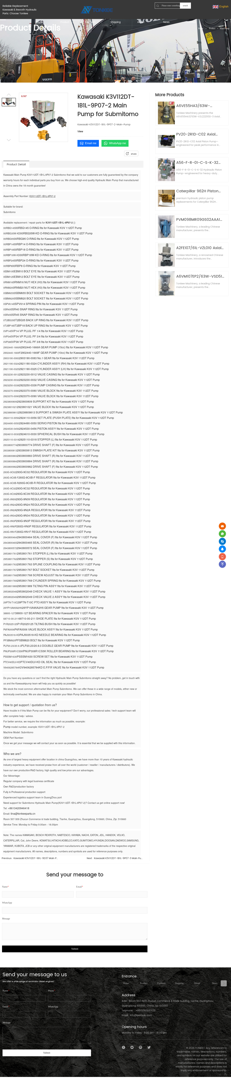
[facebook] (124, 1047)
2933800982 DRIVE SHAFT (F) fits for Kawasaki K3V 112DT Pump (57, 467)
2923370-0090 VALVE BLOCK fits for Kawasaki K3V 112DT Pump (58, 396)
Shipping (179, 983)
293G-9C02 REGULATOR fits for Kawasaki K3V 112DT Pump (53, 472)
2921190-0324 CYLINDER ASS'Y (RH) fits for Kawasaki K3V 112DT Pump (64, 363)
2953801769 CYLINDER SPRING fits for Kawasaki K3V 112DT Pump (59, 580)
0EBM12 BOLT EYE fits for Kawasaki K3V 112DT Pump (46, 277)
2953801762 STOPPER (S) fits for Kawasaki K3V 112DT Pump (55, 559)
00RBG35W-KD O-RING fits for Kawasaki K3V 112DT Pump (56, 233)
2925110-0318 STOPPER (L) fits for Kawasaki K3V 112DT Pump (58, 439)
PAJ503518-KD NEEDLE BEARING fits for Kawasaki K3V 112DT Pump (63, 635)
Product (212, 28)
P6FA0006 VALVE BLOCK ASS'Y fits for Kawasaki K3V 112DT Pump (56, 629)
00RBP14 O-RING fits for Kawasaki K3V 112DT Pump (46, 244)
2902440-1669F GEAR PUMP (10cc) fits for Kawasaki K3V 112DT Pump (64, 353)
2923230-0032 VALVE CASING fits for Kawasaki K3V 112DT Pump (59, 380)
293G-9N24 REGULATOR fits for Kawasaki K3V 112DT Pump (53, 505)
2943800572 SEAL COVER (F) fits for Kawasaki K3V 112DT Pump (57, 548)
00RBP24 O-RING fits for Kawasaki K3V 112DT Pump (46, 260)
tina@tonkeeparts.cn (23, 813)
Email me (90, 143)
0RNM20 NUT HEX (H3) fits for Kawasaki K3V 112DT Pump (49, 287)
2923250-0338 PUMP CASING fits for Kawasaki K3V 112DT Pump (59, 385)
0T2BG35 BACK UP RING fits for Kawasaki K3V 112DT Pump (51, 320)
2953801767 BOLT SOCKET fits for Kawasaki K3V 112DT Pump (55, 570)
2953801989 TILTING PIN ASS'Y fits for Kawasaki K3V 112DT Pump (58, 586)
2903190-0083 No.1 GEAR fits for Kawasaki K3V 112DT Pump (56, 358)
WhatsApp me (117, 143)
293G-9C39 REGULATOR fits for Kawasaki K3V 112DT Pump (53, 494)
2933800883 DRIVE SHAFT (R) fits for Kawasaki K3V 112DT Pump (57, 456)
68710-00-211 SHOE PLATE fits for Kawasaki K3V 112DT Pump (57, 618)
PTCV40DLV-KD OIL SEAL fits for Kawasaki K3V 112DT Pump (58, 662)
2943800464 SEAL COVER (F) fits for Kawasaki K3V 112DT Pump (57, 537)
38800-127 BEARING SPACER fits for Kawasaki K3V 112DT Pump (55, 613)
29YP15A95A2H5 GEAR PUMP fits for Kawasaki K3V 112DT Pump (62, 608)
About (197, 983)
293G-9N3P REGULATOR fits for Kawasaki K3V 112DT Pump (53, 521)
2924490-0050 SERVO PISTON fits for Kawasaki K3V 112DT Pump (59, 423)
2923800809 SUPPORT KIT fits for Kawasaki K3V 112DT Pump (55, 401)
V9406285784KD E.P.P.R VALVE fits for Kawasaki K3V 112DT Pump (63, 667)
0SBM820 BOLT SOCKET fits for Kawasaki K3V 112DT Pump (51, 298)
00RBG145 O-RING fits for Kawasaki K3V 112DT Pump (48, 228)
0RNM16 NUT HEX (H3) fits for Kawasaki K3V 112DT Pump (49, 282)
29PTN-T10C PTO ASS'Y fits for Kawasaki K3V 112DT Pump (54, 602)
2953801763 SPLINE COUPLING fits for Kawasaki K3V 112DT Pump (58, 564)
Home (200, 28)
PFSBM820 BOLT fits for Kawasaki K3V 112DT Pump (48, 640)
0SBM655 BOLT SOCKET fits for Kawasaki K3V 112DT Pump (51, 293)
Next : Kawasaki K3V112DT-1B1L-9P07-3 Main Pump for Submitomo (115, 858)
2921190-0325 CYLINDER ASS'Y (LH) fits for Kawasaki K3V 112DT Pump (64, 369)
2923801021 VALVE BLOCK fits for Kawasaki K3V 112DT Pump (55, 407)
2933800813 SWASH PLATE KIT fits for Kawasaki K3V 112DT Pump (58, 450)
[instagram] (140, 1047)
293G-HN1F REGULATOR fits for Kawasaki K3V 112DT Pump (53, 532)
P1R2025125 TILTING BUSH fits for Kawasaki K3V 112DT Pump (56, 624)
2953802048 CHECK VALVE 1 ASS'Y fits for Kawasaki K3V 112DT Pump (61, 591)
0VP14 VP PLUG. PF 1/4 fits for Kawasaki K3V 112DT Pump (46, 331)
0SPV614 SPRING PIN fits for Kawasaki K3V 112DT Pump (48, 304)
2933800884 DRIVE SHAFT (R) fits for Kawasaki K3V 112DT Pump (57, 461)
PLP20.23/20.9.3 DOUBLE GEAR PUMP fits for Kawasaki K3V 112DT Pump (67, 646)
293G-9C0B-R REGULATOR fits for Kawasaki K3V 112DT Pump (57, 483)
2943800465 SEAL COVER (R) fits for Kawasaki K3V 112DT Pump (57, 542)
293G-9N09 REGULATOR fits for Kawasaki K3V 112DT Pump (53, 499)
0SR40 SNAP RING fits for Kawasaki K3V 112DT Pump (44, 309)
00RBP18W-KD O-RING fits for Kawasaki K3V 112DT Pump (56, 255)
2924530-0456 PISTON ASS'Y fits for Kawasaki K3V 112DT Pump (59, 429)
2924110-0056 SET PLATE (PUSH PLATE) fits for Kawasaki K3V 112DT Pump (66, 418)
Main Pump (224, 28)
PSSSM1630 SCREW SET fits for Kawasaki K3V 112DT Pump (55, 656)
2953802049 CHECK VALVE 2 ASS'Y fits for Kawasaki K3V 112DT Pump (61, 597)
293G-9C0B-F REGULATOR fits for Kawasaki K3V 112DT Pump (56, 477)
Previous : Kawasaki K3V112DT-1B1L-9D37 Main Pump (30, 858)
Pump (6, 727)
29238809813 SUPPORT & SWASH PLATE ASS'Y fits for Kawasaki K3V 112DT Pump (70, 412)
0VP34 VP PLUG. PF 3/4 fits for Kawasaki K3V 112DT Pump (46, 336)
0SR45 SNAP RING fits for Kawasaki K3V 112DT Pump (44, 315)
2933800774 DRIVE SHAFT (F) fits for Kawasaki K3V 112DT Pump (57, 445)
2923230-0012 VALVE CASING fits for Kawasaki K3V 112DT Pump (59, 374)
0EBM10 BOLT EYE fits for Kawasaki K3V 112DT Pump (46, 271)
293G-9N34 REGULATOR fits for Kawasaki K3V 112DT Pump (53, 515)
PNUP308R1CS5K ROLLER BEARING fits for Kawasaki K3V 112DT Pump (68, 651)
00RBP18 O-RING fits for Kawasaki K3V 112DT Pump (46, 249)
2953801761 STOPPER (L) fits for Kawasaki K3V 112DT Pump (55, 553)
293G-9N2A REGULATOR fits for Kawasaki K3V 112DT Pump (53, 510)
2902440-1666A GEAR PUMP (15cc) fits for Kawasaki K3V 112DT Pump (64, 347)
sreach (185, 5)
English (223, 6)
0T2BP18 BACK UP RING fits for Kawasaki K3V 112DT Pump (50, 325)
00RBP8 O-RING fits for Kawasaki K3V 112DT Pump (44, 266)
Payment (161, 983)
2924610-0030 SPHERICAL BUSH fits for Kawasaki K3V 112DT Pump (61, 434)
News (214, 983)
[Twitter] (149, 1047)
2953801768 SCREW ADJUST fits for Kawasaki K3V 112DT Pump (57, 575)
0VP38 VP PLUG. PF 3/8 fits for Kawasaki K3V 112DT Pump (46, 342)
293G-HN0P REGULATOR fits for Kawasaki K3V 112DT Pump (53, 526)
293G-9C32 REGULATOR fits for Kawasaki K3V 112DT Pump (53, 488)
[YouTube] (132, 1047)
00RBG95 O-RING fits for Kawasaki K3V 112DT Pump (46, 239)
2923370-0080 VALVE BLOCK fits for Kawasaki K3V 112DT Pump (58, 391)
